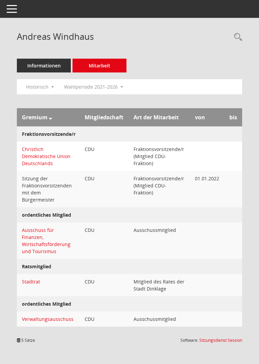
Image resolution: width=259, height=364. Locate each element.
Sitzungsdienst (220, 340)
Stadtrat (31, 281)
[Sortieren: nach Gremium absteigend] (50, 117)
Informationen (44, 65)
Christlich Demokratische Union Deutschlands (46, 156)
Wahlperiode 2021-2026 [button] (91, 87)
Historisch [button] (38, 87)
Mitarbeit (99, 65)
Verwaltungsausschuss (48, 319)
